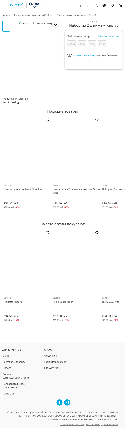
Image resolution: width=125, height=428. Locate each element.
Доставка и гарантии (14, 361)
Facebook (59, 401)
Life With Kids (51, 367)
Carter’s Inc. (50, 355)
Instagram (67, 401)
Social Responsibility (55, 361)
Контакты (8, 393)
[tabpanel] (36, 57)
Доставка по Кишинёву (85, 55)
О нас (5, 355)
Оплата (6, 367)
